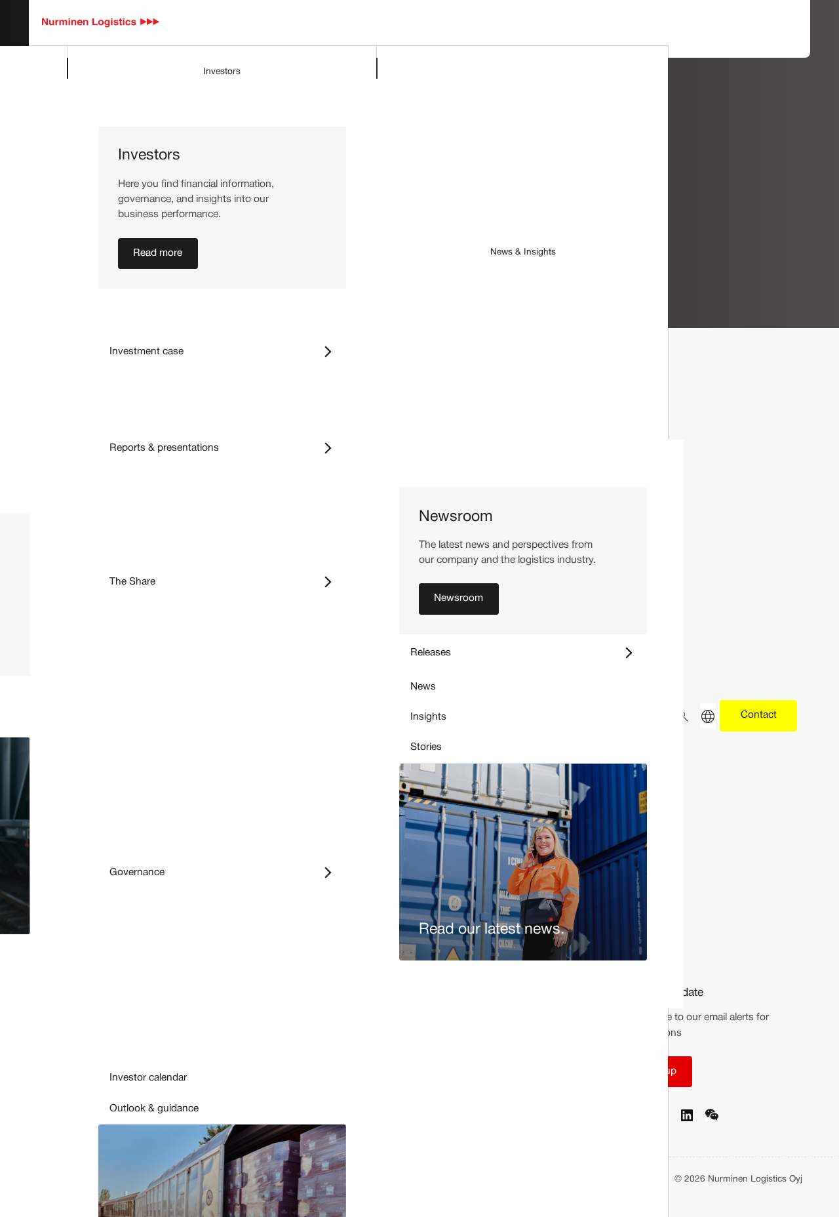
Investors (222, 72)
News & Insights (523, 252)
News (423, 686)
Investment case (227, 351)
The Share (227, 581)
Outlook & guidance (154, 1108)
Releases (528, 652)
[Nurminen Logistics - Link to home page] (101, 23)
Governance (227, 872)
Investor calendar (148, 1078)
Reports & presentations (227, 447)
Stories (426, 747)
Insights (428, 717)
